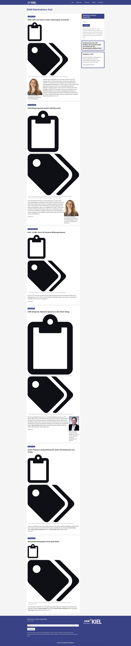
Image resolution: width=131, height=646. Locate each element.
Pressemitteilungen (36, 42)
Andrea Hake (31, 76)
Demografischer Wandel (53, 602)
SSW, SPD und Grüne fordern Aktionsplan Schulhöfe (48, 20)
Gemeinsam (35, 259)
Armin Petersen (38, 292)
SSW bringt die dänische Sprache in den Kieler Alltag (48, 312)
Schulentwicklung (32, 603)
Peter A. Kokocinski (50, 292)
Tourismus (56, 375)
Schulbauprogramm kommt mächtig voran (44, 108)
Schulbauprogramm (57, 197)
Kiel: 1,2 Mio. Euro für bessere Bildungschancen (46, 232)
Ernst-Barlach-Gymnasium (65, 196)
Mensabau (49, 197)
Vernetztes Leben (63, 375)
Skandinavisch (49, 153)
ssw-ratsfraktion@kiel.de (88, 64)
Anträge (94, 2)
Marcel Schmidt (69, 414)
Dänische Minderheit (44, 414)
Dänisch (36, 414)
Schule (60, 76)
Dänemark (30, 375)
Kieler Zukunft (35, 484)
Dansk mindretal (53, 414)
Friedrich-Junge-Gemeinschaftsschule (65, 523)
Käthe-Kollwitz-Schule (41, 197)
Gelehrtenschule (32, 197)
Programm (87, 2)
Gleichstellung (41, 259)
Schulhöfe (65, 76)
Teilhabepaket (62, 292)
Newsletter (100, 2)
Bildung (30, 42)
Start (73, 2)
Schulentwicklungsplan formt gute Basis (43, 541)
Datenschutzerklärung (96, 32)
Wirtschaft (55, 153)
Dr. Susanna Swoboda (53, 76)
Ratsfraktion (79, 2)
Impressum (59, 642)
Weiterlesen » (56, 95)
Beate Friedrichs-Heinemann (41, 76)
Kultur (42, 375)
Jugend (34, 153)
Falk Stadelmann (61, 414)
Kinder (43, 292)
